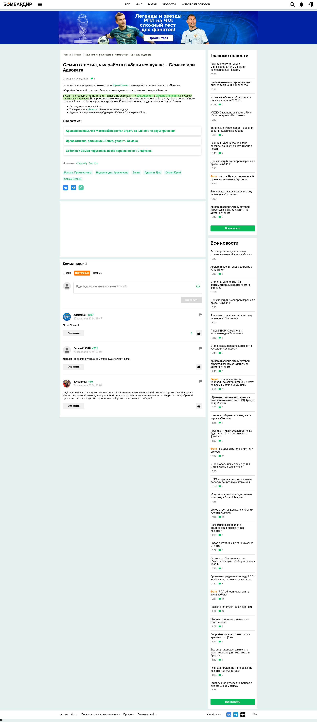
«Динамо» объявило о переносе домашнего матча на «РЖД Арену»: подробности (233, 400)
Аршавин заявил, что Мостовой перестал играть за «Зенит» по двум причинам (120, 130)
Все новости (232, 228)
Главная (67, 55)
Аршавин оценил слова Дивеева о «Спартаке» (231, 268)
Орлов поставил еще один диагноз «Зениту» (232, 544)
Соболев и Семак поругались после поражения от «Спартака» (109, 150)
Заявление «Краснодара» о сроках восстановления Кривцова (232, 129)
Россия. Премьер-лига (77, 172)
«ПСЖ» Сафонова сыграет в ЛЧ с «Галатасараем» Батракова (231, 114)
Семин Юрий (173, 172)
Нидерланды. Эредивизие (112, 172)
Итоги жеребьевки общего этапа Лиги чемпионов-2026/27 (231, 99)
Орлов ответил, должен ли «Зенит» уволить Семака (102, 141)
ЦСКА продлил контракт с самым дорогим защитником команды (231, 481)
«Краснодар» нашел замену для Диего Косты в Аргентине (230, 465)
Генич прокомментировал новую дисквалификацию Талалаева (231, 84)
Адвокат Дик (153, 172)
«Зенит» (92, 109)
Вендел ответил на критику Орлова (232, 450)
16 (223, 517)
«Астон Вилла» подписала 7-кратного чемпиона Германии (232, 178)
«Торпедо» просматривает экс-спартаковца (230, 621)
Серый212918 (82, 348)
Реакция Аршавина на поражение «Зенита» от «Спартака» (231, 669)
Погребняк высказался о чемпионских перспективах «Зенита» (228, 527)
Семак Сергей (72, 179)
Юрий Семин (120, 85)
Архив (64, 714)
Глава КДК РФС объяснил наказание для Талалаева (227, 332)
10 (223, 599)
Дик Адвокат (145, 95)
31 (223, 389)
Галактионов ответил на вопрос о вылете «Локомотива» (231, 684)
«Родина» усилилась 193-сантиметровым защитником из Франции (230, 284)
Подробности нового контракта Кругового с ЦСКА (230, 636)
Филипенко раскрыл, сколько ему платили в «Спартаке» (231, 193)
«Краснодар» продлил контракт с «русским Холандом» (231, 347)
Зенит (136, 172)
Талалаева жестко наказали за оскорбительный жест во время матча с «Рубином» (232, 382)
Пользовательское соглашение (100, 714)
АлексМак (79, 314)
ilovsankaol (80, 381)
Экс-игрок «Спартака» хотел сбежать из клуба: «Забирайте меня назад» (233, 561)
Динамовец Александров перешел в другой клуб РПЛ (233, 163)
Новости (78, 55)
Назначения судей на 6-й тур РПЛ (231, 606)
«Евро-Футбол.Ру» (87, 163)
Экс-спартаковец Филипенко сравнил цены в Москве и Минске (231, 253)
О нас (74, 714)
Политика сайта (147, 714)
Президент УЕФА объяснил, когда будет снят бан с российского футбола (231, 433)
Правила (128, 714)
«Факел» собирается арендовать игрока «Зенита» (231, 417)
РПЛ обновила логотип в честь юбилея (230, 593)
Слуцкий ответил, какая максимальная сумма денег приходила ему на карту (228, 67)
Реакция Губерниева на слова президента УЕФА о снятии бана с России (231, 146)
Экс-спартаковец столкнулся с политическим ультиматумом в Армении (230, 652)
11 (223, 456)
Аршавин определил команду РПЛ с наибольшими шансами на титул (233, 578)
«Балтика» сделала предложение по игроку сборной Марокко (231, 496)
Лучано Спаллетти (167, 95)
